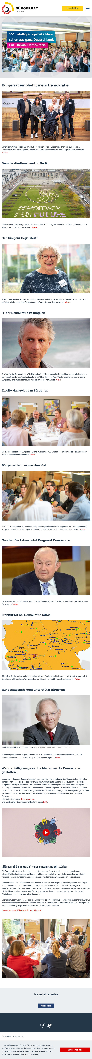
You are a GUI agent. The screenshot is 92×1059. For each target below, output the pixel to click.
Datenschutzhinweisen (29, 1054)
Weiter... (35, 227)
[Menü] (87, 8)
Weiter (5, 153)
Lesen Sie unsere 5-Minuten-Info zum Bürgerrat (21, 910)
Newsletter (72, 8)
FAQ (45, 802)
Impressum (19, 1036)
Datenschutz (7, 1036)
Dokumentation (27, 799)
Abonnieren (46, 1006)
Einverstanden (75, 1050)
